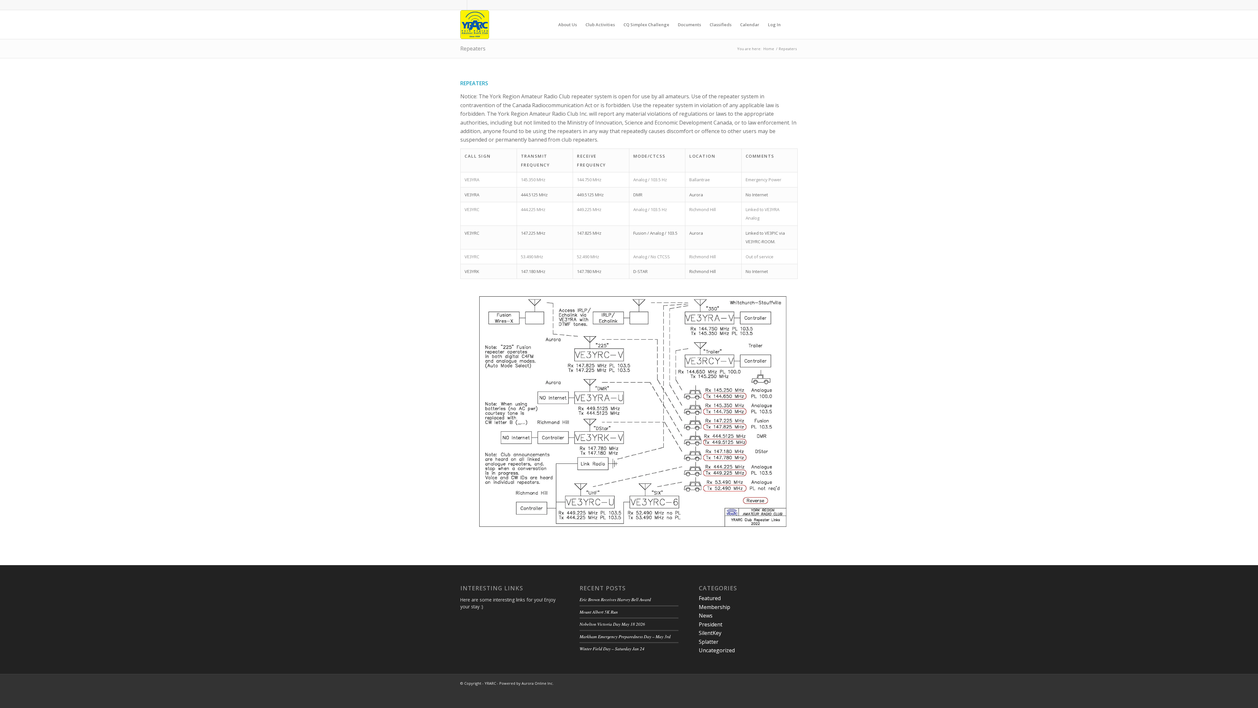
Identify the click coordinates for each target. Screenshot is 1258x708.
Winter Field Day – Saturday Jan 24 (612, 648)
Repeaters (473, 48)
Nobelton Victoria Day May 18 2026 (612, 624)
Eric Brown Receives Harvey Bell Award (615, 599)
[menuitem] (567, 24)
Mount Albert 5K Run (599, 612)
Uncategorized (717, 650)
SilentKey (710, 633)
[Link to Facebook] (462, 5)
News (706, 615)
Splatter (708, 641)
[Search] (791, 24)
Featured (710, 598)
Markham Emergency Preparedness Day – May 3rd (625, 636)
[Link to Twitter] (472, 5)
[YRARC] (474, 24)
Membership (714, 607)
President (710, 624)
